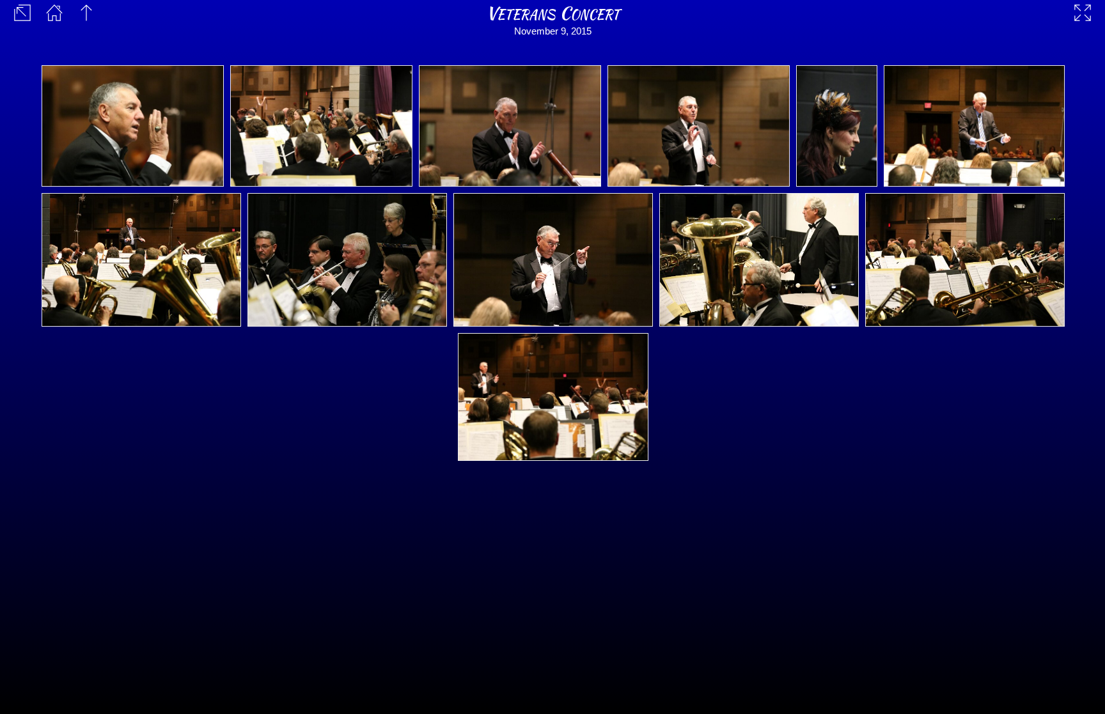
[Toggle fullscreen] (1082, 13)
